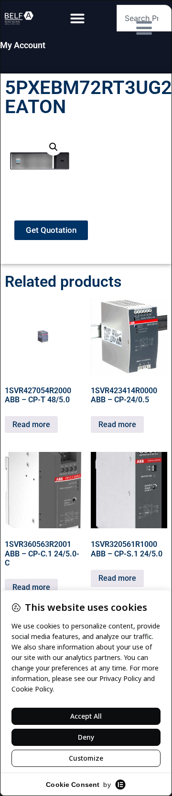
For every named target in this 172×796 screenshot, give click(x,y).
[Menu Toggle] (77, 18)
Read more (31, 424)
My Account (22, 45)
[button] (53, 147)
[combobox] (144, 18)
